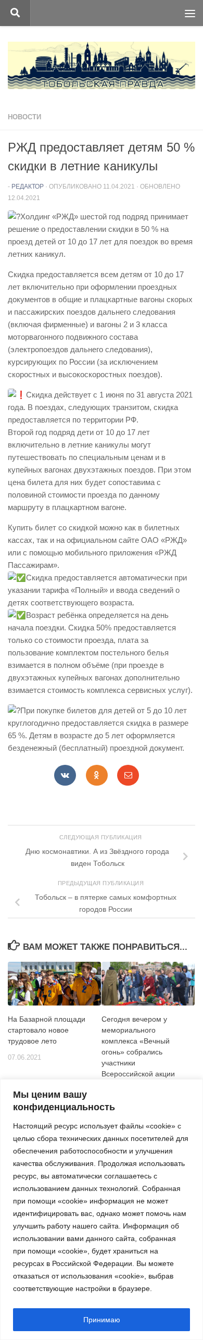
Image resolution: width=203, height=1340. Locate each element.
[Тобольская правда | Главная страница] (101, 65)
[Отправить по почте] (128, 775)
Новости (24, 117)
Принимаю (101, 1320)
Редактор (27, 186)
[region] (101, 1209)
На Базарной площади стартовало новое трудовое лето (46, 1030)
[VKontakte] (65, 775)
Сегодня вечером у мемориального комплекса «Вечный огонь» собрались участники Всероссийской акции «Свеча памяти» (138, 1052)
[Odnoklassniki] (97, 775)
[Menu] (190, 13)
